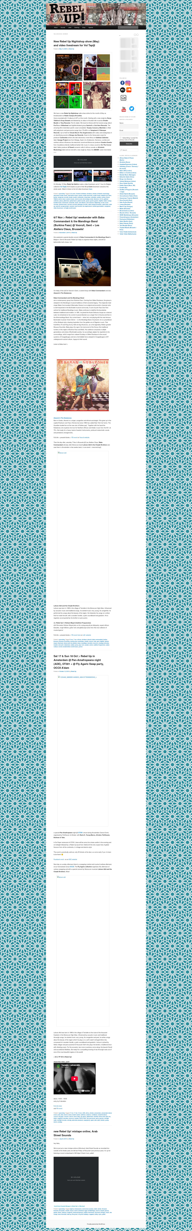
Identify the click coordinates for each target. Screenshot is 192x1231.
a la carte (72, 193)
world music (72, 208)
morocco (95, 643)
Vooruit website (84, 437)
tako (95, 1120)
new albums (82, 202)
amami (80, 195)
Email (121, 130)
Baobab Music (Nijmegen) (128, 175)
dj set (64, 199)
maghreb (60, 1118)
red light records (61, 1120)
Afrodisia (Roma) (125, 162)
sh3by (96, 1214)
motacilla (71, 202)
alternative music (73, 195)
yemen (80, 647)
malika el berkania (89, 1212)
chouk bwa (87, 197)
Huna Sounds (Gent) (126, 200)
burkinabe (81, 641)
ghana (61, 201)
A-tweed (78, 193)
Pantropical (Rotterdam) (127, 219)
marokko (89, 643)
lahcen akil (67, 643)
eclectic (66, 1116)
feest (75, 1116)
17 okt (76, 1113)
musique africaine (104, 643)
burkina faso (74, 641)
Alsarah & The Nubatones (63, 418)
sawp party (87, 1120)
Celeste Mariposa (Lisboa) (128, 181)
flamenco (96, 199)
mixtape (102, 1212)
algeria (72, 1209)
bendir (74, 1115)
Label (69, 27)
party (76, 645)
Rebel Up (71, 49)
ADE (83, 1113)
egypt (86, 1211)
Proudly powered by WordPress (96, 1224)
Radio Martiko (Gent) (126, 221)
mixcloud (97, 1212)
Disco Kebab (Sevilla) (126, 183)
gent (98, 641)
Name (121, 123)
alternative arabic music (60, 195)
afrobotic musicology (103, 193)
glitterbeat (66, 201)
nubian (72, 645)
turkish (102, 1120)
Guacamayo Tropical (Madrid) (129, 198)
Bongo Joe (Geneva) (126, 179)
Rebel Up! (75, 1206)
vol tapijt (66, 208)
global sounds (81, 201)
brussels (61, 641)
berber (55, 197)
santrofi (58, 206)
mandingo (84, 643)
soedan (87, 645)
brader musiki (73, 197)
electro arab (78, 199)
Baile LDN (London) (126, 171)
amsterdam (97, 1113)
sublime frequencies (99, 645)
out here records (72, 204)
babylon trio (104, 195)
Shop (83, 27)
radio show (105, 204)
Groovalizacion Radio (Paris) (128, 196)
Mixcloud (82, 1206)
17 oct (71, 1113)
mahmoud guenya (78, 1212)
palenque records (83, 204)
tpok (98, 1120)
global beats (73, 201)
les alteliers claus (76, 643)
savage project (65, 206)
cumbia (99, 197)
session (72, 206)
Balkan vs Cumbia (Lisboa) (128, 173)
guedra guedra (94, 201)
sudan (107, 645)
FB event (74, 437)
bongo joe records (63, 197)
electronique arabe (87, 199)
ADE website (72, 859)
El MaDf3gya (91, 1211)
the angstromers (87, 206)
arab (58, 1115)
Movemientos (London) (127, 211)
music (76, 202)
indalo (105, 201)
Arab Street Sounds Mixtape (62, 1206)
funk (95, 641)
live (110, 1116)
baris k (66, 1115)
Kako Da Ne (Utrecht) (126, 202)
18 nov (80, 1113)
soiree (91, 645)
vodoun (56, 647)
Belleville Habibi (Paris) (127, 177)
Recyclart (75, 1214)
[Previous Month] (135, 35)
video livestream (58, 208)
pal (88, 1118)
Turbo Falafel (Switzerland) (128, 232)
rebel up (69, 1214)
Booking (76, 27)
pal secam (92, 1118)
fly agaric (83, 1116)
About (56, 27)
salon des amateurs (77, 1120)
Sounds (63, 27)
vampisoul (107, 206)
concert (91, 641)
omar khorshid (62, 1214)
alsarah (89, 639)
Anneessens (78, 1209)
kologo (109, 201)
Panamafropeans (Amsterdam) (129, 217)
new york (61, 645)
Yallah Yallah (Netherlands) (128, 234)
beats (70, 1115)
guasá (87, 201)
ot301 (84, 1118)
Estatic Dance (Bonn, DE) (127, 185)
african (79, 639)
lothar (55, 1118)
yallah (103, 1214)
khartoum (60, 643)
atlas (62, 1115)
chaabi (86, 641)
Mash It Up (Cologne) (126, 206)
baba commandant (97, 639)
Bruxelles (67, 641)
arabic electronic (88, 195)
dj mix (60, 199)
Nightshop (97, 202)
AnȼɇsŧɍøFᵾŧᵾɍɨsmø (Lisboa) (128, 164)
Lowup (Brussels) (125, 204)
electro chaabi (100, 1211)
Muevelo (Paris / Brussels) (128, 213)
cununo (103, 197)
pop (80, 645)
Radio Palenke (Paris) (126, 223)
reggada (91, 1214)
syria (99, 1214)
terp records (78, 206)
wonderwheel (66, 647)
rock (82, 645)
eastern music (70, 199)
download (81, 1211)
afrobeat (84, 639)
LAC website (87, 635)
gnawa (55, 1212)
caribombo (80, 197)
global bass (90, 1116)
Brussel (56, 641)
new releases (90, 202)
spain (92, 1120)
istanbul (96, 1116)
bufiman (83, 1115)
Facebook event (59, 859)
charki (76, 1211)
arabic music (97, 195)
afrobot (94, 193)
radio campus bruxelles (95, 204)
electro (71, 1116)
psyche (101, 1118)
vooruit (60, 647)
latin (107, 1116)
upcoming (62, 193)
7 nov (75, 639)
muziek (56, 645)
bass (109, 195)
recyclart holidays (83, 1214)
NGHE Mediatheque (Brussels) (129, 215)
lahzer (59, 1212)
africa (87, 1113)
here (90, 189)
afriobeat (83, 193)
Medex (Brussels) (125, 208)
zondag (60, 1122)
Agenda (90, 27)
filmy (78, 1116)
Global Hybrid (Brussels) (127, 194)
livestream (65, 202)
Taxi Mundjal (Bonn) (126, 225)
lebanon (64, 1212)
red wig (69, 1120)
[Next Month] (137, 35)
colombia (93, 197)
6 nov (71, 639)
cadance (88, 1115)
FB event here (76, 635)
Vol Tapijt (63, 186)
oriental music (63, 204)
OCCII (72, 867)
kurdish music (58, 202)
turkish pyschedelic (98, 206)
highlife (101, 201)
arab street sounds (87, 1209)
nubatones (67, 645)
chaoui (72, 1211)
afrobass (89, 193)
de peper (61, 1116)
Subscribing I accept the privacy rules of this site (129, 139)
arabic (95, 1209)
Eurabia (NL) (123, 187)
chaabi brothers (102, 1115)
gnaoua (107, 1211)
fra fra (101, 199)
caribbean (94, 1115)
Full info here (58, 1106)
